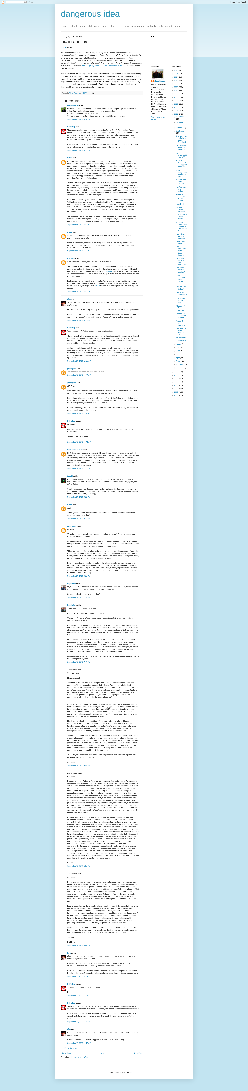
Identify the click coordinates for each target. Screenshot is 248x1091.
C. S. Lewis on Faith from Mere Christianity (181, 139)
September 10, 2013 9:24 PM (78, 866)
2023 (176, 80)
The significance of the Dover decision (181, 251)
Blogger (134, 1073)
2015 (176, 107)
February (180, 364)
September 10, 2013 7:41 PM (78, 662)
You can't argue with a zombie (181, 323)
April (178, 358)
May (178, 354)
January (179, 368)
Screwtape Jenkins (75, 450)
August (179, 344)
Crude (69, 158)
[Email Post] (93, 93)
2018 (176, 97)
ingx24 (70, 476)
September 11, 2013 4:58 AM (78, 995)
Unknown (71, 259)
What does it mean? (180, 242)
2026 (176, 70)
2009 (176, 382)
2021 (176, 87)
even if (97, 286)
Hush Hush (180, 204)
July (178, 348)
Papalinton (71, 584)
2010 (176, 379)
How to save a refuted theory (181, 217)
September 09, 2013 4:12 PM (78, 119)
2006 (176, 392)
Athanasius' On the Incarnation (181, 308)
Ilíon (69, 299)
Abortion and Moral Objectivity (181, 182)
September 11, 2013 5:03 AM (78, 1022)
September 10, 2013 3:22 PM (78, 497)
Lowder (64, 47)
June (178, 351)
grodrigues (71, 369)
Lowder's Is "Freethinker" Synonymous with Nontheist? (181, 297)
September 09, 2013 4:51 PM (78, 225)
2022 (176, 84)
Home (102, 1053)
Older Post (138, 1053)
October (179, 128)
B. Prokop (71, 127)
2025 (176, 74)
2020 (176, 90)
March (178, 361)
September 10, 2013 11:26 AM (79, 361)
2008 (176, 385)
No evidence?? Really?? (181, 155)
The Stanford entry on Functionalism (181, 331)
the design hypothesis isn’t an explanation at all (102, 66)
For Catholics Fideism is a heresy (181, 147)
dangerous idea (90, 14)
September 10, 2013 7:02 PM (78, 597)
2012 (176, 372)
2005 (176, 395)
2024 (176, 77)
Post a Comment (70, 1048)
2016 (176, 104)
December (180, 117)
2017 (176, 101)
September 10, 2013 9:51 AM (78, 320)
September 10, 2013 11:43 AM (79, 413)
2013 (176, 114)
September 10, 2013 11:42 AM (79, 375)
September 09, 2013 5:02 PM (78, 251)
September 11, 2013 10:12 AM (79, 1043)
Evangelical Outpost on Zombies (181, 315)
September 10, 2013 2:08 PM (78, 468)
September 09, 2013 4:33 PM (78, 150)
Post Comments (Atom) (80, 1057)
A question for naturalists (181, 339)
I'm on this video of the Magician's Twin (181, 173)
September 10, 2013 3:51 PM (78, 518)
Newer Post (66, 1053)
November (180, 122)
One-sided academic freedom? (180, 270)
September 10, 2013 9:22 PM (78, 765)
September (180, 131)
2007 (176, 389)
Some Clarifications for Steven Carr (181, 279)
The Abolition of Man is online (181, 189)
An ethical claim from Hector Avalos (181, 197)
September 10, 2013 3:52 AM (78, 292)
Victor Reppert (160, 81)
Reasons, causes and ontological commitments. (181, 226)
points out (108, 271)
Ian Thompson (73, 106)
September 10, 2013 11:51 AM (79, 442)
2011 (176, 375)
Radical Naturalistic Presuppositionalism (181, 163)
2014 (176, 111)
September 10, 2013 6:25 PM (78, 576)
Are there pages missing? (180, 209)
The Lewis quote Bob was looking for (181, 261)
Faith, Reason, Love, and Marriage (181, 236)
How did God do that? (181, 288)
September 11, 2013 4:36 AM (78, 976)
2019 (176, 94)
